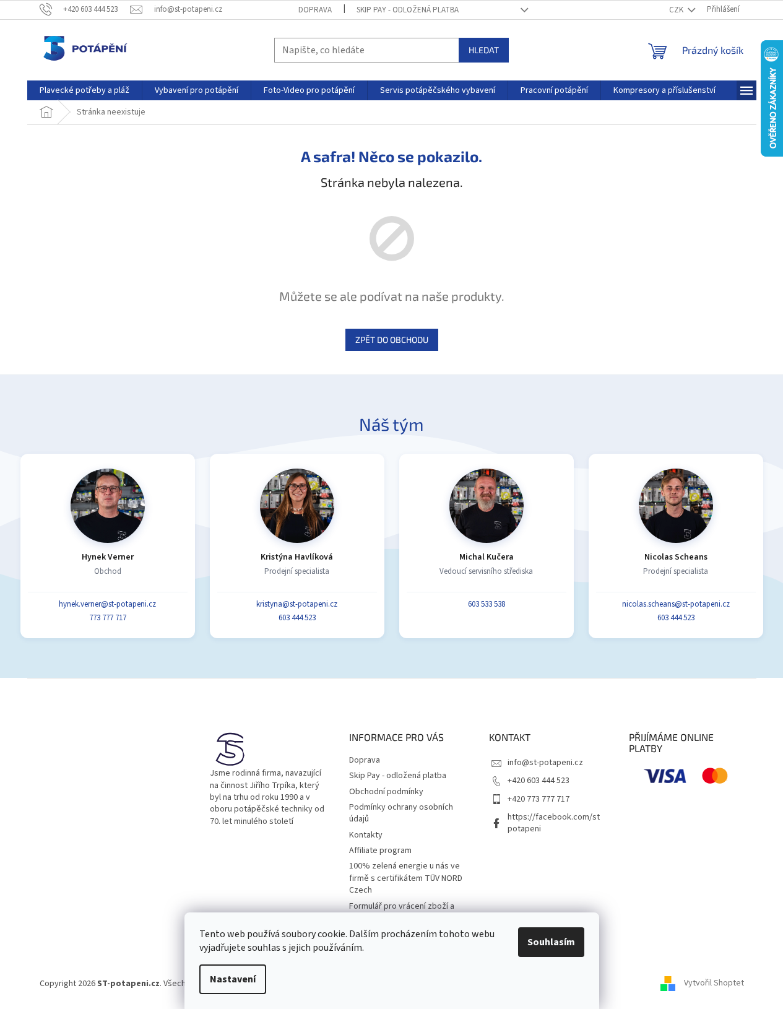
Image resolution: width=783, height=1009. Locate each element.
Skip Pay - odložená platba (408, 9)
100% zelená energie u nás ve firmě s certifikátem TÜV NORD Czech (405, 878)
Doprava (315, 9)
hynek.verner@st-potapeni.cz (107, 604)
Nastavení (233, 979)
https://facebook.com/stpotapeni (554, 823)
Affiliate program (380, 850)
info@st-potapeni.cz (545, 762)
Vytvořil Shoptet (714, 983)
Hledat (484, 50)
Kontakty (366, 835)
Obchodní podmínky (386, 792)
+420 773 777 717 (538, 799)
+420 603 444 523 (538, 780)
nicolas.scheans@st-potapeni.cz (676, 604)
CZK (677, 9)
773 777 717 (107, 617)
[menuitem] (84, 90)
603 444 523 (297, 617)
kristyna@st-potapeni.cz (296, 604)
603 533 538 (486, 604)
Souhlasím (551, 942)
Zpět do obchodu (391, 339)
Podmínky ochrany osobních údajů (401, 813)
